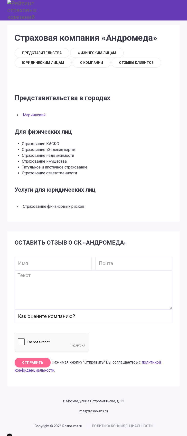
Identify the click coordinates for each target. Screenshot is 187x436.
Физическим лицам (97, 53)
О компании (91, 63)
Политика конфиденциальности (122, 426)
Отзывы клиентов (136, 63)
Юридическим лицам (43, 63)
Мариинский (34, 115)
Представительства (42, 53)
